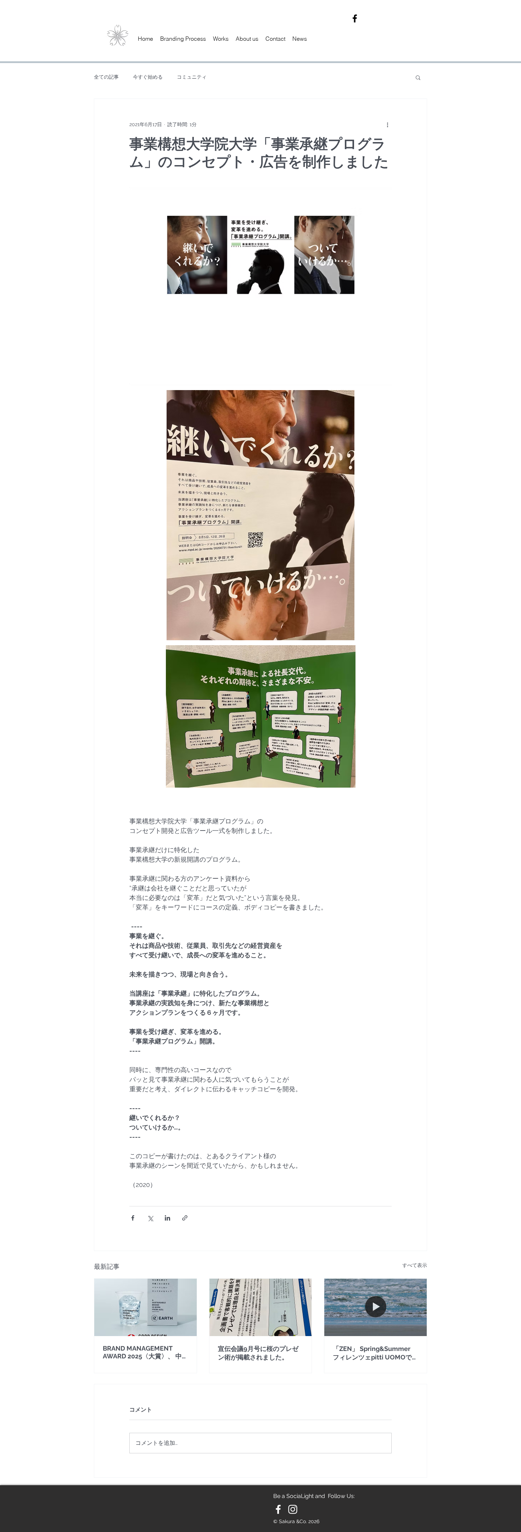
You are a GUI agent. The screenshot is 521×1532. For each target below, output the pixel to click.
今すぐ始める (148, 77)
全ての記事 (106, 77)
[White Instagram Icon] (293, 1509)
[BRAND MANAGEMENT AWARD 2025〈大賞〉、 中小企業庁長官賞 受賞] (145, 1307)
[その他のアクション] (387, 124)
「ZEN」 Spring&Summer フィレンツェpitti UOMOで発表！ (372, 1353)
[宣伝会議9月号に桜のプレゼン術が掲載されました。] (260, 1307)
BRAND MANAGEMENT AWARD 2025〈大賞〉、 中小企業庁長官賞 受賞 (142, 1353)
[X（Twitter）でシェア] (150, 1218)
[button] (418, 77)
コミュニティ (192, 77)
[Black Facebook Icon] (354, 18)
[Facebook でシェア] (132, 1218)
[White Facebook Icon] (278, 1509)
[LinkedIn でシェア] (167, 1218)
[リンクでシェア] (184, 1218)
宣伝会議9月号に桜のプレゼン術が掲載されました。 (258, 1353)
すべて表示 (414, 1265)
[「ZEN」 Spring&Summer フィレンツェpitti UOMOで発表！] (375, 1307)
